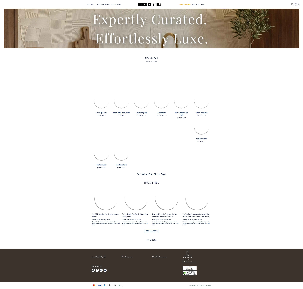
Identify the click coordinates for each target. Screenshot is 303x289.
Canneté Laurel (161, 112)
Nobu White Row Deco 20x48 (181, 113)
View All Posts (151, 231)
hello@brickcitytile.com (189, 262)
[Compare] (108, 98)
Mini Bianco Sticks (121, 165)
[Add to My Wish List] (108, 102)
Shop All (90, 4)
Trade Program (184, 4)
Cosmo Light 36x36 (101, 112)
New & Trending (103, 4)
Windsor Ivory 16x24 (201, 112)
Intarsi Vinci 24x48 (201, 139)
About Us (195, 4)
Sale (202, 4)
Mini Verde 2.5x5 (101, 165)
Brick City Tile (149, 4)
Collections (116, 4)
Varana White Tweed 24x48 (121, 112)
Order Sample (101, 106)
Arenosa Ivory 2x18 (141, 112)
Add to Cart (101, 102)
